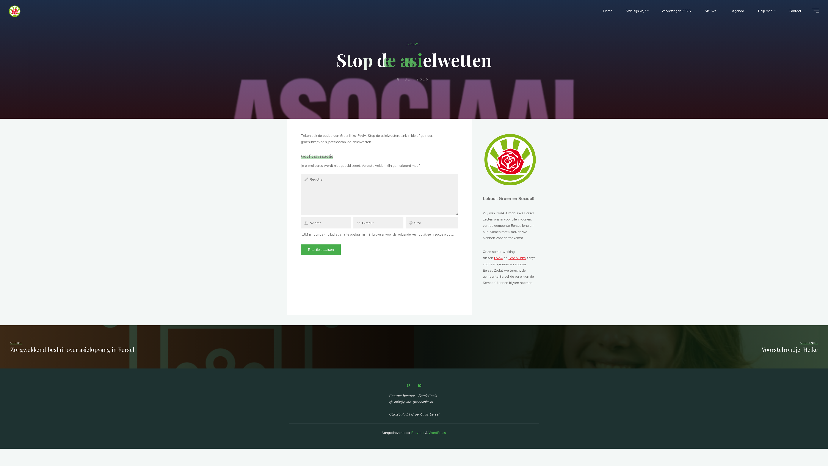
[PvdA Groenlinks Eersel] (15, 11)
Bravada (417, 432)
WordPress (437, 432)
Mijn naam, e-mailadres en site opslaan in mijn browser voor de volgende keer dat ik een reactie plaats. (379, 234)
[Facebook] (408, 385)
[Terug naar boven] (811, 449)
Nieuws (413, 43)
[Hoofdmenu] (815, 11)
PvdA (498, 258)
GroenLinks (517, 258)
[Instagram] (420, 385)
